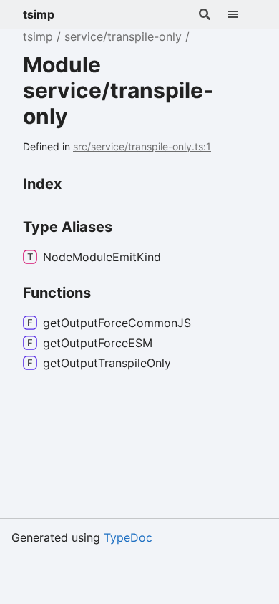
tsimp (38, 14)
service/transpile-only (123, 36)
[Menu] (241, 14)
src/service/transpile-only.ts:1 (142, 146)
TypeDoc (128, 537)
